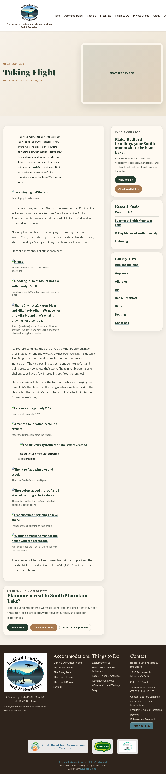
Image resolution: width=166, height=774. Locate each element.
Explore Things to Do (75, 627)
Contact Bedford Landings (145, 696)
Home (57, 15)
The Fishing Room (63, 667)
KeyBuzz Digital (89, 768)
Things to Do (122, 15)
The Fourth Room (63, 681)
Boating (120, 314)
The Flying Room (62, 672)
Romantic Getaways (103, 680)
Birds (118, 306)
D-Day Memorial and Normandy (136, 233)
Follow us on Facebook (143, 719)
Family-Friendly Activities (106, 675)
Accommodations (73, 15)
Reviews (135, 714)
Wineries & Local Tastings (106, 685)
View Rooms (18, 627)
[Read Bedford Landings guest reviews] (127, 746)
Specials (91, 15)
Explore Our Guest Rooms (67, 662)
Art (117, 290)
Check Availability (44, 627)
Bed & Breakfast (126, 298)
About (156, 15)
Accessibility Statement (94, 762)
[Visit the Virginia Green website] (102, 746)
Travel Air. (36, 167)
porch (78, 358)
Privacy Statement (69, 762)
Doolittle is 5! (124, 212)
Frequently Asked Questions (146, 709)
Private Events (141, 15)
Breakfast (105, 15)
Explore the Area (101, 662)
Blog (94, 690)
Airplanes (121, 273)
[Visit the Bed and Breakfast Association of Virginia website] (58, 746)
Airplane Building (127, 265)
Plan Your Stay (141, 725)
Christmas (122, 323)
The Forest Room (63, 677)
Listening (121, 241)
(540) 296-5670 (139, 681)
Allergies (121, 281)
